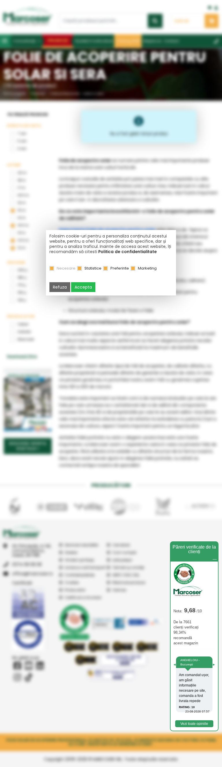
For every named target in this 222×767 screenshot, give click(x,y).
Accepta (83, 287)
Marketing (147, 268)
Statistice (92, 268)
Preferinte (119, 268)
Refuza (60, 287)
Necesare (66, 268)
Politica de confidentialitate (127, 252)
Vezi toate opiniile (194, 724)
